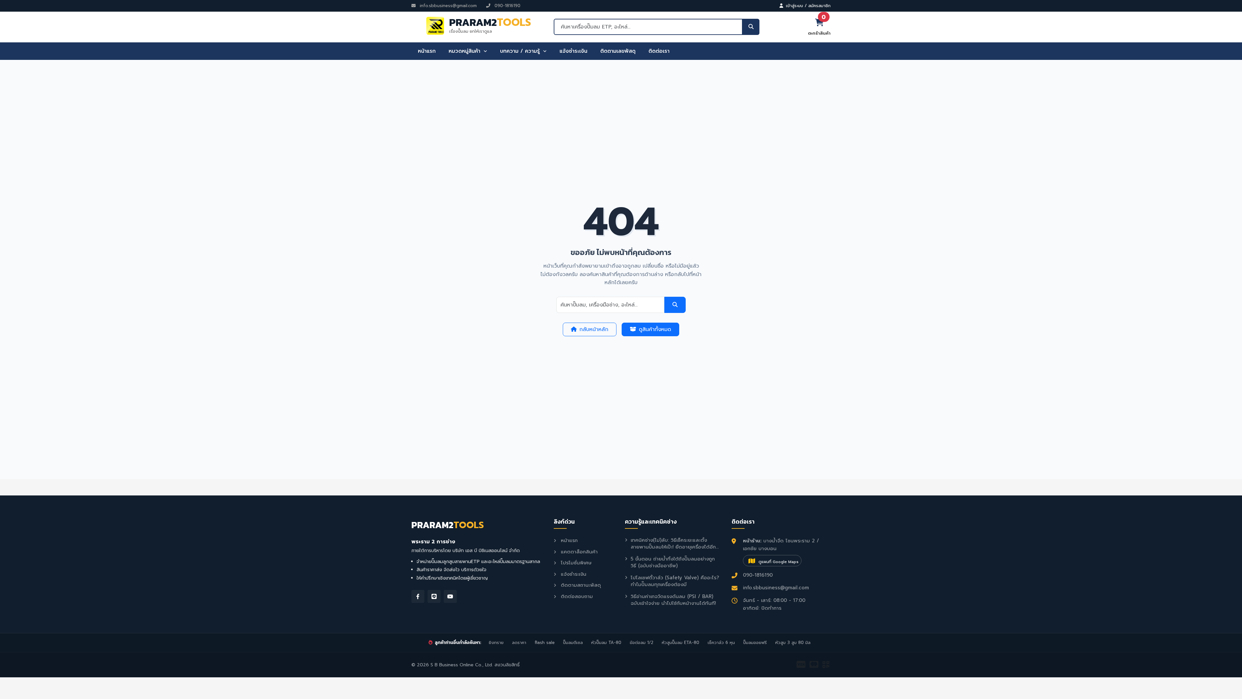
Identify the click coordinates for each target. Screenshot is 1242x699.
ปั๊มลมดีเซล (573, 642)
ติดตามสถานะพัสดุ (580, 585)
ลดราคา (519, 642)
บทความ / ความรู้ (521, 51)
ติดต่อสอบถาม (576, 596)
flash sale (545, 642)
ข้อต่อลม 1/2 (641, 642)
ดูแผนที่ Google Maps (778, 562)
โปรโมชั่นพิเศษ (575, 562)
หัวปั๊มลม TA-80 (606, 642)
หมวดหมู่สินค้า (465, 51)
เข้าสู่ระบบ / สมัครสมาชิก (807, 6)
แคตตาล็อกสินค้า (578, 551)
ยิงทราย (496, 642)
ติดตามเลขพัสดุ (618, 51)
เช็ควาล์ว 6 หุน (721, 642)
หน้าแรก (427, 51)
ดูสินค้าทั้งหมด (655, 329)
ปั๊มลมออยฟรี (755, 642)
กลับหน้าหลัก (593, 329)
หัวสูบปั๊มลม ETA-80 (680, 642)
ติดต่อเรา (659, 51)
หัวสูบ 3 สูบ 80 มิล (793, 642)
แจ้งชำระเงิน (573, 51)
